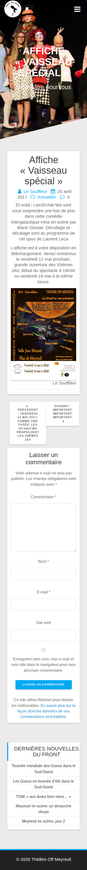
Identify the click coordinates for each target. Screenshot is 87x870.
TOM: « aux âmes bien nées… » (43, 796)
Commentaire (43, 497)
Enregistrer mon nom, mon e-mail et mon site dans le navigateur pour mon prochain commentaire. (43, 664)
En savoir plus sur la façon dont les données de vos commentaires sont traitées (46, 711)
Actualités (46, 197)
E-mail (43, 592)
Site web (43, 622)
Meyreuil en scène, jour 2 (43, 821)
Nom (43, 561)
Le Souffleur (35, 191)
